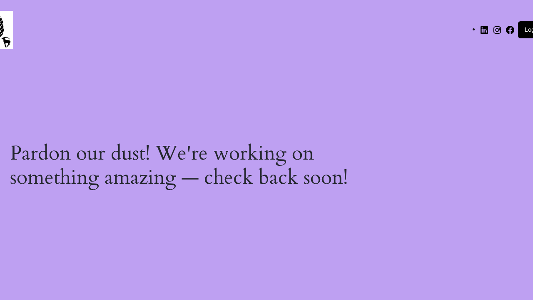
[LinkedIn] (484, 28)
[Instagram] (497, 28)
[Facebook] (510, 28)
